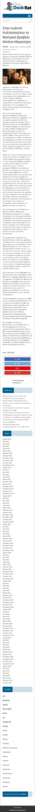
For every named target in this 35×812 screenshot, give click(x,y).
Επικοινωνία (17, 807)
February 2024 (7, 510)
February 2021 (7, 595)
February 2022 (7, 567)
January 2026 (7, 456)
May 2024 (6, 503)
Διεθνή (5, 730)
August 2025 (7, 467)
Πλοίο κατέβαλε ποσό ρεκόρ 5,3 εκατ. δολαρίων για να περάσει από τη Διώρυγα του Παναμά (17, 403)
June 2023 (6, 529)
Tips (4, 717)
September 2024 (8, 493)
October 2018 (7, 661)
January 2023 (7, 541)
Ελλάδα (5, 735)
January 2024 (7, 512)
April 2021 (6, 590)
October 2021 (7, 576)
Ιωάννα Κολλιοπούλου (10, 49)
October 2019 (7, 633)
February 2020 (7, 624)
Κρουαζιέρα (6, 752)
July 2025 (6, 470)
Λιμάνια (5, 756)
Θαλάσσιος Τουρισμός (10, 748)
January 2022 (7, 569)
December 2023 (8, 515)
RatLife (5, 713)
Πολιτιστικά (6, 769)
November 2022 (8, 545)
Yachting (5, 726)
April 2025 (6, 477)
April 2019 (6, 647)
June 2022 (6, 557)
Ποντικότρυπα (7, 773)
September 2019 (8, 635)
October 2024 (7, 491)
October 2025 (7, 463)
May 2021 (6, 588)
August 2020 (7, 609)
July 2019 (6, 640)
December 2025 (8, 458)
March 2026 (7, 451)
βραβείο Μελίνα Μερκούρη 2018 (20, 47)
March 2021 (7, 593)
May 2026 (6, 446)
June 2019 (6, 643)
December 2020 (8, 600)
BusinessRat (6, 700)
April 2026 (6, 449)
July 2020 (6, 612)
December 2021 (8, 572)
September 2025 (8, 465)
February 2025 (7, 482)
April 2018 (6, 676)
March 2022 (7, 564)
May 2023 (6, 531)
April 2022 (6, 562)
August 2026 (7, 439)
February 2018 (7, 680)
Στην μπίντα (6, 778)
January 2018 (7, 683)
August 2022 (7, 553)
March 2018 (7, 678)
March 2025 (7, 479)
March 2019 (7, 650)
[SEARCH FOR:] (17, 20)
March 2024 (7, 508)
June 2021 (6, 586)
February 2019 (7, 652)
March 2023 (7, 536)
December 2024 (8, 486)
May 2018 (6, 673)
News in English (7, 709)
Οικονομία (6, 765)
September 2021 (8, 579)
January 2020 (7, 626)
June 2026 (6, 444)
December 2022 (8, 543)
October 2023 (7, 520)
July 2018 (6, 668)
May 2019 (6, 645)
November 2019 (8, 631)
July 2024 (6, 498)
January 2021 (7, 598)
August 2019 (7, 638)
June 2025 (6, 472)
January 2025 (7, 484)
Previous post (19, 380)
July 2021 (6, 583)
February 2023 (7, 538)
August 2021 (7, 581)
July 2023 (6, 527)
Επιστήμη (6, 743)
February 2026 (7, 453)
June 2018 (6, 671)
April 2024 (6, 505)
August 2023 (7, 524)
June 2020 (6, 614)
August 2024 (7, 496)
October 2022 (7, 548)
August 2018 (7, 666)
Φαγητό (5, 786)
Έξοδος (5, 739)
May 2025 (6, 475)
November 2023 (8, 517)
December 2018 (8, 657)
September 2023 (8, 522)
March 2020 (7, 621)
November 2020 (8, 602)
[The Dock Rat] (17, 6)
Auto (4, 696)
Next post (16, 383)
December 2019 (8, 628)
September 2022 (8, 550)
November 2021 (8, 574)
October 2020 (7, 605)
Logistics (5, 705)
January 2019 (7, 654)
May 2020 (6, 616)
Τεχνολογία (6, 782)
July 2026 (6, 441)
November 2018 (8, 659)
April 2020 (6, 619)
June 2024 (6, 501)
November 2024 (8, 489)
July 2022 (6, 555)
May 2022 (6, 560)
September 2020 (8, 607)
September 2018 (8, 664)
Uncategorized (7, 722)
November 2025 (8, 460)
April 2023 (6, 534)
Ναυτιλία (5, 760)
